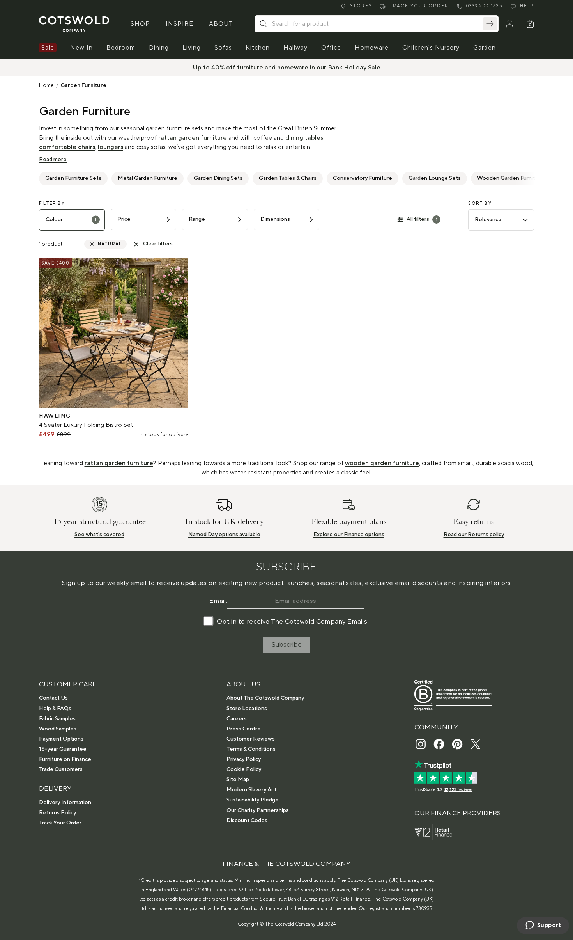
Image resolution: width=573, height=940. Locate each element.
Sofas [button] (223, 48)
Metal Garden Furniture (147, 178)
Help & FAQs (55, 708)
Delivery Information (65, 803)
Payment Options (61, 739)
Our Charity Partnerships (257, 810)
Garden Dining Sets (218, 178)
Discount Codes (246, 820)
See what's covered (99, 534)
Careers (236, 719)
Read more (53, 159)
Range (197, 219)
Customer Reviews (250, 739)
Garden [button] (484, 48)
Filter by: (52, 203)
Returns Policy (57, 813)
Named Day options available (224, 534)
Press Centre (243, 729)
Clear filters (158, 243)
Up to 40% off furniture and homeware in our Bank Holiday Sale (286, 67)
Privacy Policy (243, 759)
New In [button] (81, 48)
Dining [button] (159, 48)
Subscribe (287, 644)
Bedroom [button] (120, 48)
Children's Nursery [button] (431, 48)
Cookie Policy (243, 769)
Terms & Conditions (251, 749)
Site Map (237, 780)
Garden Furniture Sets (73, 178)
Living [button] (191, 48)
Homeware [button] (372, 48)
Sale (47, 48)
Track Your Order (60, 823)
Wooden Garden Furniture (510, 178)
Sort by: (480, 203)
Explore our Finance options (348, 534)
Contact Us (53, 698)
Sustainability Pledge (252, 800)
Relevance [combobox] (488, 219)
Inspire (179, 23)
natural (110, 244)
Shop (140, 23)
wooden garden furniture (382, 463)
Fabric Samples (57, 719)
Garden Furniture (83, 85)
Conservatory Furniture (362, 178)
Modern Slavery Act (251, 790)
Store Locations (246, 708)
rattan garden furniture (192, 138)
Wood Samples (57, 729)
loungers (110, 147)
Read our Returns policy (474, 534)
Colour (71, 219)
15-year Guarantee (63, 749)
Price (124, 219)
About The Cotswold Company (265, 698)
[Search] (490, 23)
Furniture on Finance (65, 759)
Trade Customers (61, 769)
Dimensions (275, 219)
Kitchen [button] (258, 48)
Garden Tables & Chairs (288, 178)
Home (46, 85)
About (221, 23)
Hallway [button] (295, 48)
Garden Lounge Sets (435, 178)
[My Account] (509, 24)
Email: (218, 601)
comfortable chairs (67, 147)
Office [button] (331, 48)
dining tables (304, 138)
